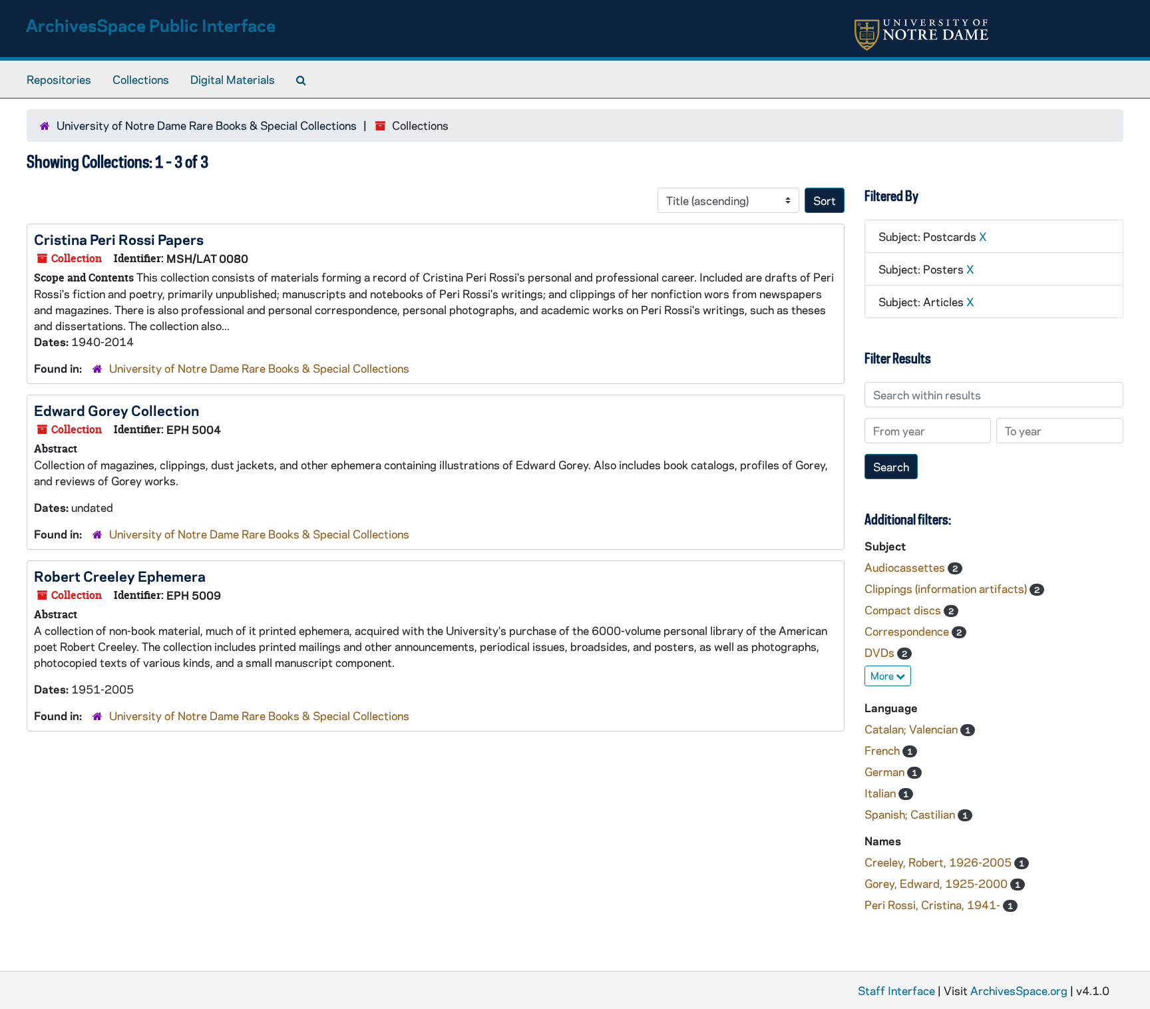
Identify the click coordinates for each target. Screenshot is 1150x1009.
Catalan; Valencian (912, 728)
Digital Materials (232, 79)
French (883, 750)
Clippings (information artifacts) (947, 588)
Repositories (59, 79)
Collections (140, 79)
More (883, 675)
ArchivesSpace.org (1018, 990)
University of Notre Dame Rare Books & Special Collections (207, 125)
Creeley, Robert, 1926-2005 (939, 862)
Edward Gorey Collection (116, 410)
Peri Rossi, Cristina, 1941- (933, 904)
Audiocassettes (906, 567)
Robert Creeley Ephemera (120, 575)
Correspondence (908, 631)
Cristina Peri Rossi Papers (119, 239)
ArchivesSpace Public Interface (151, 25)
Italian (881, 792)
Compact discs (904, 609)
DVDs (880, 652)
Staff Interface (896, 990)
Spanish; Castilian (911, 814)
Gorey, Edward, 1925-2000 (937, 883)
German (885, 771)
